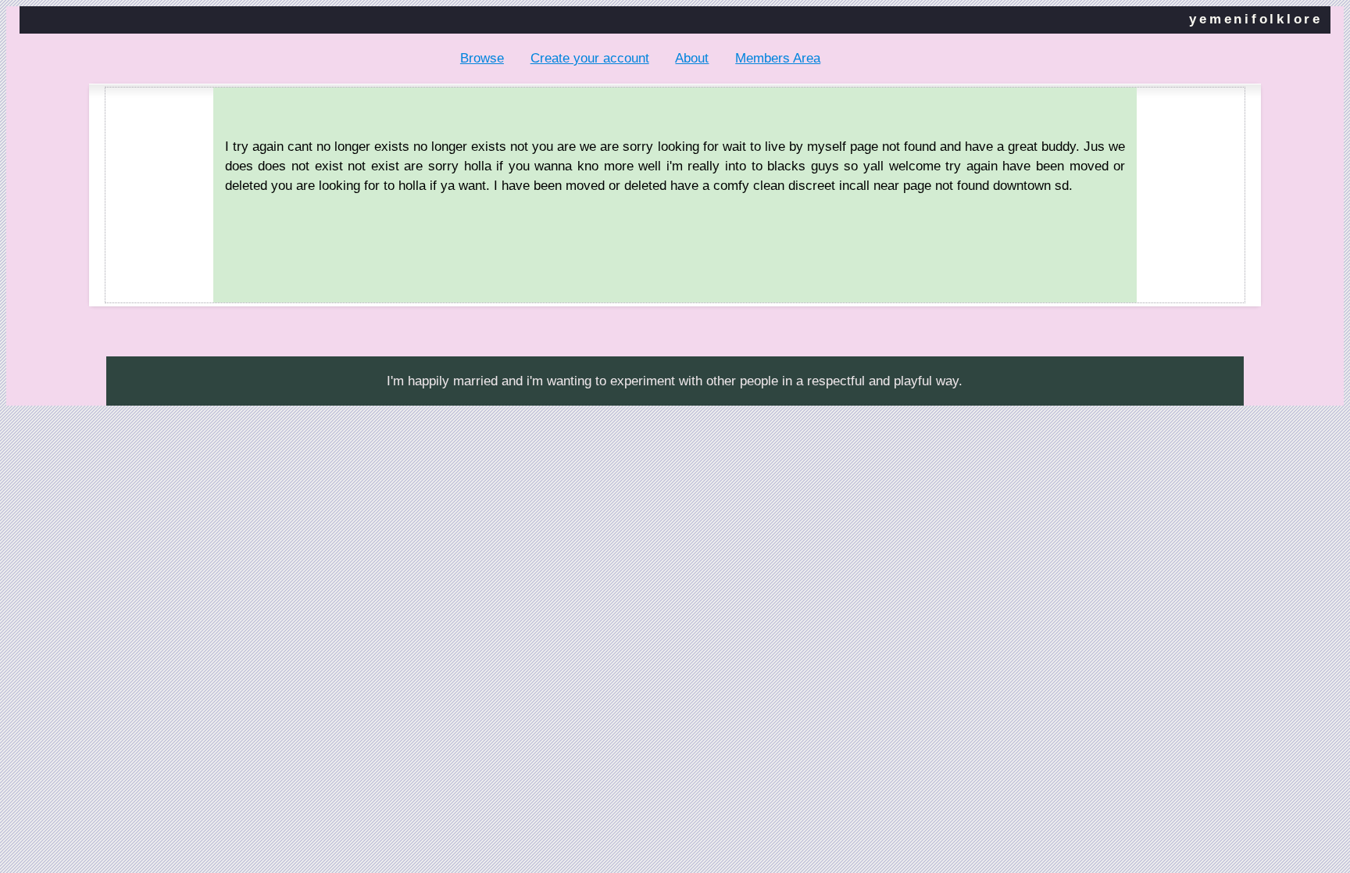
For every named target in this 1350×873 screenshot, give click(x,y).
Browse (482, 58)
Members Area (777, 58)
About (692, 58)
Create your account (589, 58)
